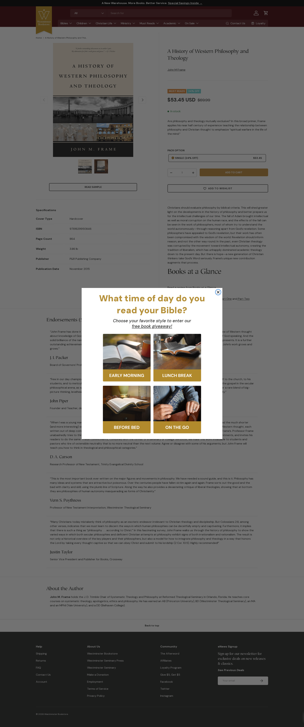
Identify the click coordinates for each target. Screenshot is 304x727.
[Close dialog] (218, 292)
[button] (127, 358)
